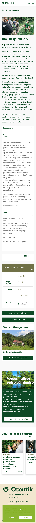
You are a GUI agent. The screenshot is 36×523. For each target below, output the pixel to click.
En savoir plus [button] (27, 513)
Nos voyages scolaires (18, 501)
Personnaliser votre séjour (18, 419)
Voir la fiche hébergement (18, 358)
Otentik (4, 10)
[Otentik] (8, 3)
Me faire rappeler (18, 319)
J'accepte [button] (25, 517)
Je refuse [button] (11, 517)
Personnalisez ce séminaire (18, 313)
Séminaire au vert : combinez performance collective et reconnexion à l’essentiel (11, 463)
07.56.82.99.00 (14, 497)
